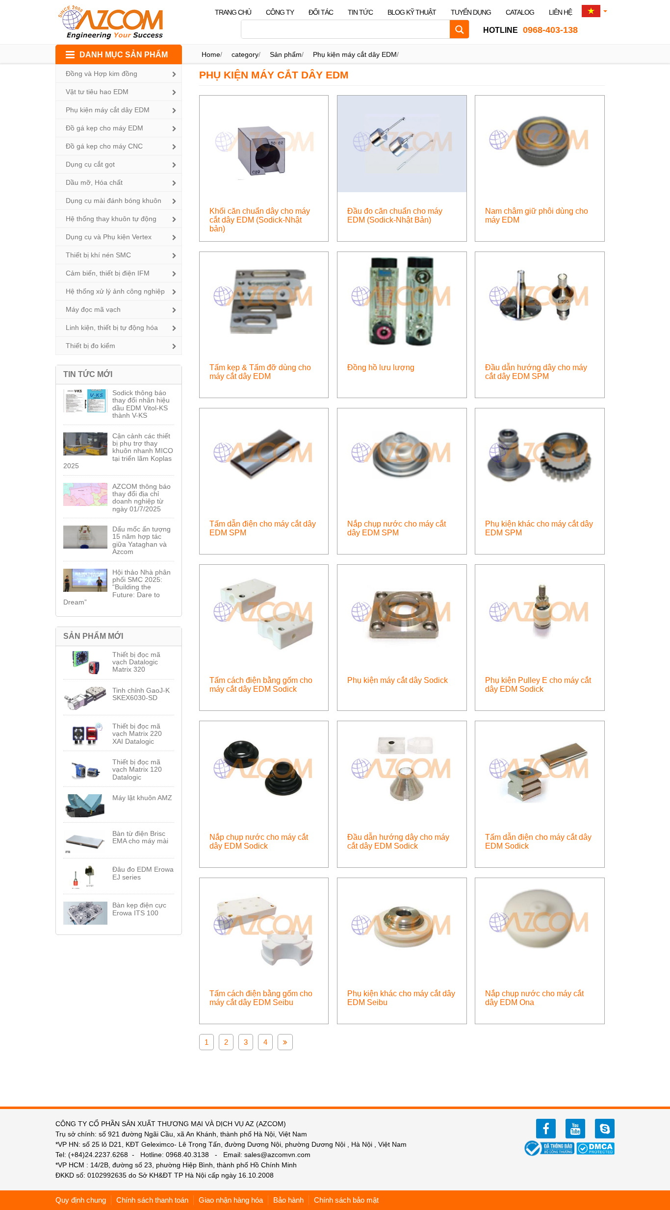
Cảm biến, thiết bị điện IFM (108, 273)
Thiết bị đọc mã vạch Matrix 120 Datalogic (137, 769)
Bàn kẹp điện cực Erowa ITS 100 (139, 908)
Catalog (520, 12)
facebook (546, 1128)
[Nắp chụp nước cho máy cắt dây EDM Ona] (539, 925)
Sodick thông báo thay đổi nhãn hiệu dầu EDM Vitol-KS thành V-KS (141, 404)
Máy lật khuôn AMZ (142, 798)
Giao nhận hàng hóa (231, 1200)
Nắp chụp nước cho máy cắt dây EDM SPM (396, 528)
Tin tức (360, 12)
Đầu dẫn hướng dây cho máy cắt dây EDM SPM (536, 371)
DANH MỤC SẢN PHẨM (123, 54)
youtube (575, 1128)
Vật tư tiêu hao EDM (97, 92)
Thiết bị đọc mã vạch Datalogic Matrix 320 (136, 662)
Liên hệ (560, 12)
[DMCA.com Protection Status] (595, 1148)
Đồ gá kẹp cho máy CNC (104, 146)
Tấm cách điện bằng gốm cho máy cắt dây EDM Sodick (260, 684)
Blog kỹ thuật (411, 12)
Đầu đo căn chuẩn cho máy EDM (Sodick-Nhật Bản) (394, 215)
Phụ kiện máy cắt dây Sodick (397, 680)
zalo (605, 1128)
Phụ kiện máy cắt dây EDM (108, 110)
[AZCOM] (116, 22)
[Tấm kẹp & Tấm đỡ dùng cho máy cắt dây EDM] (264, 300)
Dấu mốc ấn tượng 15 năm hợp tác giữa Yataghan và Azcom (141, 540)
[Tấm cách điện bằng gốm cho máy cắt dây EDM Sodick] (264, 612)
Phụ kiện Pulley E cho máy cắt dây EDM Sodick (538, 684)
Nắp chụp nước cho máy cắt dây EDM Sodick (258, 841)
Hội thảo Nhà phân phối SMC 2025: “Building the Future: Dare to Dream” (117, 587)
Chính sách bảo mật (346, 1200)
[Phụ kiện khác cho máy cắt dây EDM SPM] (539, 456)
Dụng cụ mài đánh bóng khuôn (113, 200)
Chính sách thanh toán (152, 1200)
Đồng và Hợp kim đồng (101, 73)
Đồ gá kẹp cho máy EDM (104, 128)
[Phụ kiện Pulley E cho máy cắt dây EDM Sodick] (539, 612)
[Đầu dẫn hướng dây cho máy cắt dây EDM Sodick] (401, 769)
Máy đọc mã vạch (93, 309)
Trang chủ (233, 12)
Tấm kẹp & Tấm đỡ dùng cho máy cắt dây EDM (260, 371)
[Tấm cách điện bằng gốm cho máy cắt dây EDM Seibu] (264, 925)
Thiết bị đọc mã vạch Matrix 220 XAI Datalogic (137, 733)
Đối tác (321, 12)
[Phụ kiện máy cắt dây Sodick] (401, 612)
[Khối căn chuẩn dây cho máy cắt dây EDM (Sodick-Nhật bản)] (264, 143)
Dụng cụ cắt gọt (90, 164)
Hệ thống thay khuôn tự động (111, 219)
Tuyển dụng (471, 12)
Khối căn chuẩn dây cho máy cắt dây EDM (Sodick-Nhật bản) (259, 220)
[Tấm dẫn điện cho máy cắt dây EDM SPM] (264, 456)
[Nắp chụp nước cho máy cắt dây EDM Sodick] (264, 769)
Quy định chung (80, 1200)
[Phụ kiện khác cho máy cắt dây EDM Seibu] (401, 925)
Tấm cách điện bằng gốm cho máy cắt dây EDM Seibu (260, 998)
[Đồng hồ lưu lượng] (401, 300)
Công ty (280, 12)
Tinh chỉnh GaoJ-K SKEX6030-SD (141, 694)
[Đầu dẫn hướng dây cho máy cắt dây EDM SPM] (539, 300)
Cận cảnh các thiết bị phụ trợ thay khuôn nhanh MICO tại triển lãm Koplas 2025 (118, 451)
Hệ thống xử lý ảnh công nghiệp (115, 291)
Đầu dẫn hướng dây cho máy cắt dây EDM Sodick (398, 841)
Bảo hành (288, 1200)
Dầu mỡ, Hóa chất (94, 182)
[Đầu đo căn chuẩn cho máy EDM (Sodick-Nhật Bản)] (401, 143)
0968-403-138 (530, 30)
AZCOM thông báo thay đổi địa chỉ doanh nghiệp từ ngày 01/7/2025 (141, 497)
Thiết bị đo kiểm (90, 346)
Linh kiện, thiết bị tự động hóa (112, 327)
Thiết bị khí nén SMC (98, 255)
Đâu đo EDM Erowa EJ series (143, 873)
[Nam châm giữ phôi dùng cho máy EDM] (539, 143)
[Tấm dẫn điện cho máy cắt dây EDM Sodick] (539, 769)
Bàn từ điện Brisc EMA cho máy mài (140, 837)
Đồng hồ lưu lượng (380, 367)
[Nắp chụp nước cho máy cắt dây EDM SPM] (401, 456)
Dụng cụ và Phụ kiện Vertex (109, 237)
